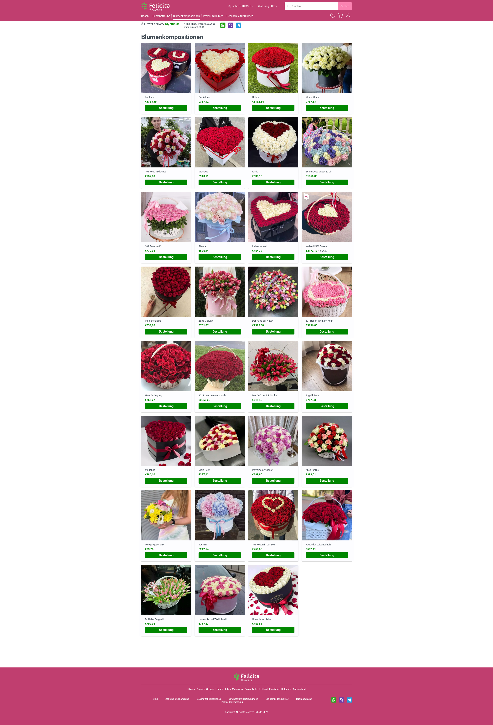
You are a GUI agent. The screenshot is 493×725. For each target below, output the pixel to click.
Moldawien (238, 689)
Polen (248, 689)
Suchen (344, 6)
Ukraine (191, 689)
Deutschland (299, 689)
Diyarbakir (172, 24)
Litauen (219, 689)
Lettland (263, 689)
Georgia (210, 689)
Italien (228, 689)
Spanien (201, 689)
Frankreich (274, 689)
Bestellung (166, 108)
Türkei (255, 689)
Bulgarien (286, 689)
